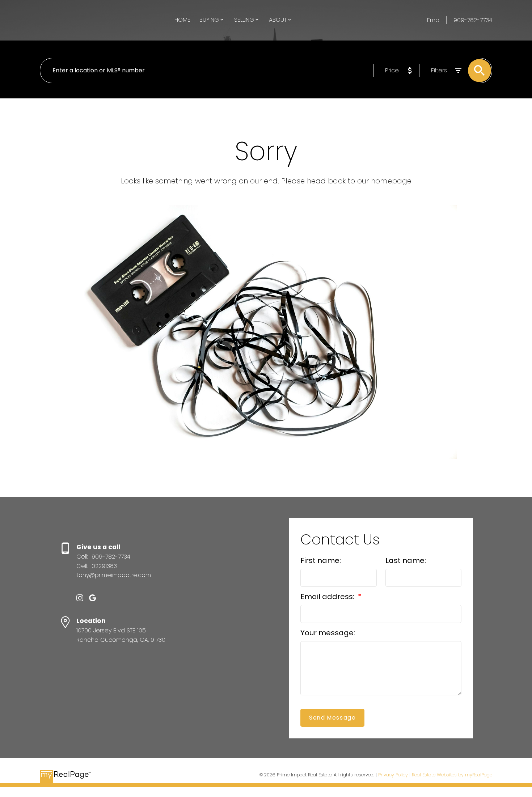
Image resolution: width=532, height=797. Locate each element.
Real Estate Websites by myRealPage (452, 775)
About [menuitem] (278, 20)
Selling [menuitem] (244, 20)
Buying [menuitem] (209, 20)
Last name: (405, 560)
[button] (79, 597)
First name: (320, 560)
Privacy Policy (393, 775)
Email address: (328, 597)
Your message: (327, 633)
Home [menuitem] (182, 20)
